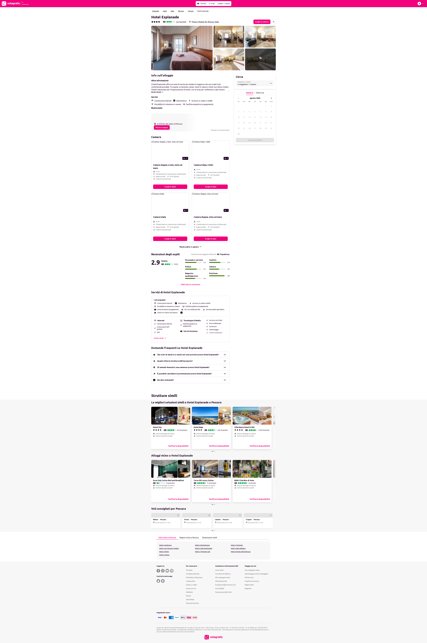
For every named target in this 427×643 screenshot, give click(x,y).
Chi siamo (189, 570)
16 (271, 117)
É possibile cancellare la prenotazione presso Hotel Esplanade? (184, 374)
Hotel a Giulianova (165, 545)
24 (239, 128)
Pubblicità (189, 592)
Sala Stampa (190, 599)
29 (266, 128)
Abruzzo (181, 11)
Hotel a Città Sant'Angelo (203, 548)
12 (249, 117)
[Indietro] (238, 98)
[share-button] (273, 22)
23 (271, 123)
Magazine (248, 588)
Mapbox (215, 130)
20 (255, 123)
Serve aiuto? (219, 570)
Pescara (203, 3)
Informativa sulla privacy (194, 577)
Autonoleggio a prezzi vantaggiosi (256, 574)
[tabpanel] (213, 550)
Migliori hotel (249, 585)
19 (249, 123)
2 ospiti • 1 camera (223, 3)
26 (249, 128)
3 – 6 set (212, 3)
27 (255, 128)
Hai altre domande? (165, 380)
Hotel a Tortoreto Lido (202, 552)
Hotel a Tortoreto (237, 545)
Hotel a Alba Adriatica (238, 548)
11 (244, 117)
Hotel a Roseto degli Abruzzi (241, 552)
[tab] (167, 538)
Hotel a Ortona (164, 555)
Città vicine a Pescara (167, 538)
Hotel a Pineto (164, 552)
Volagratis (155, 11)
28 (260, 128)
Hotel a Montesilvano (202, 545)
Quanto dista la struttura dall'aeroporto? (175, 361)
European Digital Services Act (225, 585)
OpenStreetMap (224, 130)
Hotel (165, 11)
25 (244, 128)
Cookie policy (190, 581)
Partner (188, 596)
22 (266, 123)
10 (239, 117)
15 (266, 117)
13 (255, 117)
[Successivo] (271, 98)
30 (271, 128)
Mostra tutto (156, 108)
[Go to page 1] (212, 451)
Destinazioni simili (209, 538)
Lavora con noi (191, 588)
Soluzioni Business (192, 603)
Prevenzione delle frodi (223, 592)
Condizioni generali (192, 574)
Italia (172, 11)
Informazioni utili (221, 581)
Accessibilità (219, 588)
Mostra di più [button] (159, 338)
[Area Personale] (421, 3)
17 (239, 123)
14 (260, 117)
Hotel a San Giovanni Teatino (169, 548)
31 (239, 134)
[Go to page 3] (214, 451)
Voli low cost (249, 577)
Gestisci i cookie (191, 585)
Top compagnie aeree (252, 570)
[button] (182, 48)
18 (244, 123)
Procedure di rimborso (223, 574)
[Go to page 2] (213, 451)
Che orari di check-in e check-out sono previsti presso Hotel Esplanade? (188, 355)
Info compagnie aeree (222, 577)
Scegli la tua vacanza (252, 581)
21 (260, 123)
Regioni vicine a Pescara (189, 538)
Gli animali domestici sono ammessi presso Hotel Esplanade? (183, 367)
